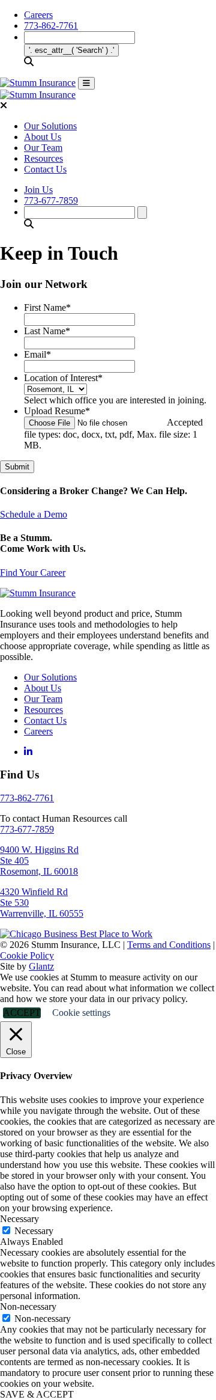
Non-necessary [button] (28, 1306)
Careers (38, 15)
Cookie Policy (27, 955)
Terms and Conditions (169, 945)
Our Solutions (50, 126)
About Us (42, 137)
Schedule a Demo (33, 514)
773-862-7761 (51, 25)
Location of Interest (63, 378)
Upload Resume (57, 411)
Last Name (47, 331)
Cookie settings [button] (81, 1012)
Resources (43, 158)
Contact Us (45, 169)
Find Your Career (32, 572)
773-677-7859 (51, 200)
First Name (47, 307)
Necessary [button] (19, 1219)
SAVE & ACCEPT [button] (37, 1394)
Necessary (33, 1231)
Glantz (41, 966)
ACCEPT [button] (22, 1012)
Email (37, 354)
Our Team (43, 147)
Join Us (38, 190)
